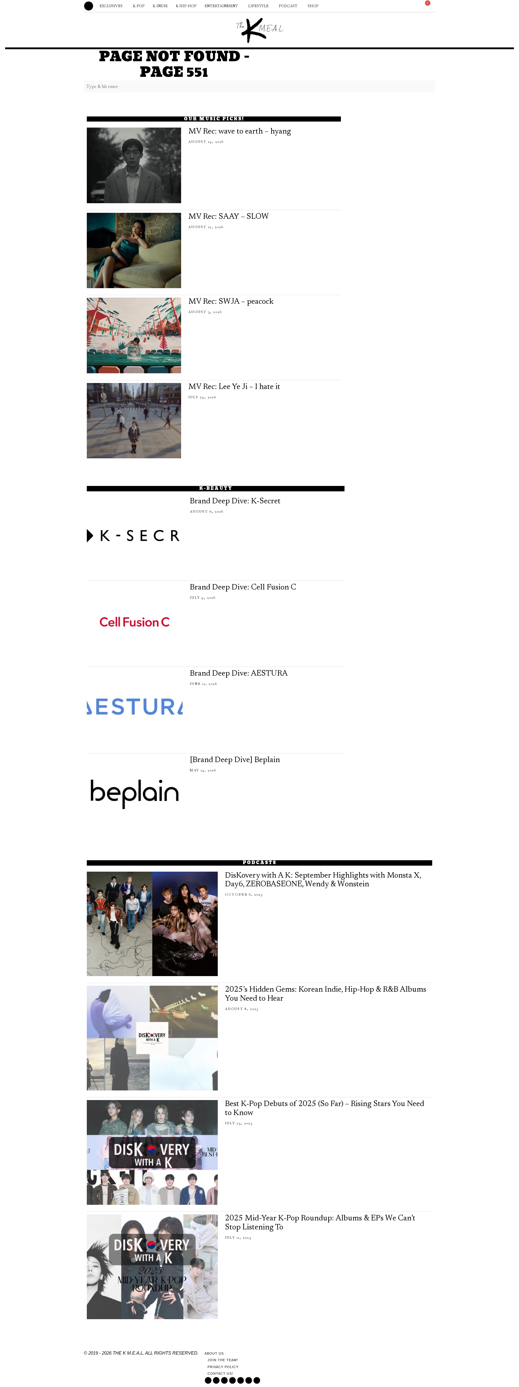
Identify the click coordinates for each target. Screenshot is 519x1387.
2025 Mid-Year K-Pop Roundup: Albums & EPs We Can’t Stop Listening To (320, 1223)
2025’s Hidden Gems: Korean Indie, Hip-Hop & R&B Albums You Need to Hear (325, 994)
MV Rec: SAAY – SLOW (228, 217)
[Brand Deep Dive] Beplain (235, 760)
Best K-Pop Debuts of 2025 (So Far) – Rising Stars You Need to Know (324, 1108)
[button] (429, 86)
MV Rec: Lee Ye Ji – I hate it (234, 387)
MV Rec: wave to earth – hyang (239, 132)
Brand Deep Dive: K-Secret (235, 501)
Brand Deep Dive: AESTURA (239, 674)
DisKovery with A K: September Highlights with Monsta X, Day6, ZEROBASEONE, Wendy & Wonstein (323, 880)
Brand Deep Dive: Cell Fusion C (243, 588)
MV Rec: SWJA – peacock (231, 302)
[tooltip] (366, 6)
